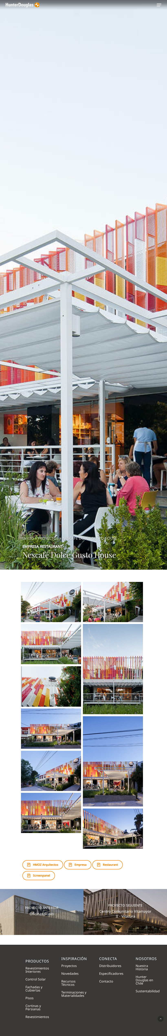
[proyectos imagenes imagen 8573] (113, 602)
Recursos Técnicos (68, 983)
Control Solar (35, 979)
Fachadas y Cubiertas (33, 988)
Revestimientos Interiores (37, 970)
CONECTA (108, 959)
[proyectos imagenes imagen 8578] (113, 761)
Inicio (28, 538)
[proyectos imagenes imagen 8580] (51, 813)
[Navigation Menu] (159, 5)
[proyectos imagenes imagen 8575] (113, 669)
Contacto (106, 981)
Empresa (30, 546)
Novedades (70, 973)
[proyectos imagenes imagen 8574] (51, 644)
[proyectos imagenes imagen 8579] (51, 771)
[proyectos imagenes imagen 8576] (51, 686)
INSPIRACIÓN (74, 959)
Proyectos (48, 538)
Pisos (29, 998)
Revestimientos (37, 1017)
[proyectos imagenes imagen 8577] (51, 728)
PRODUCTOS (37, 961)
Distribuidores (110, 966)
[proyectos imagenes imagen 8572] (51, 602)
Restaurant (51, 546)
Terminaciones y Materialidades (73, 994)
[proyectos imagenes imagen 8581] (113, 829)
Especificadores (111, 973)
